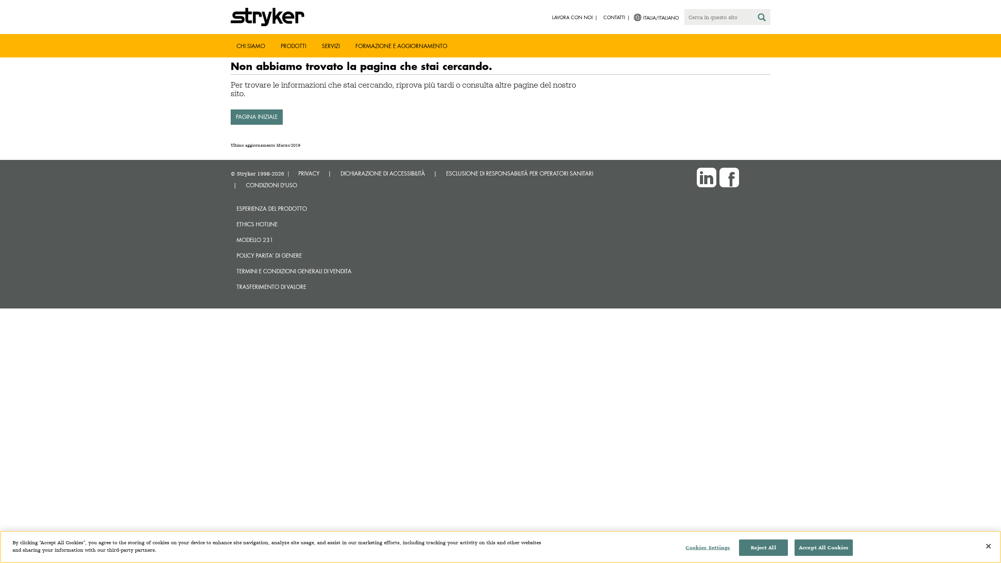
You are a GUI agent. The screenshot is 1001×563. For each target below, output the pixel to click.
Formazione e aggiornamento (401, 46)
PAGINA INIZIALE (257, 116)
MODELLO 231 (255, 240)
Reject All (763, 547)
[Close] (988, 546)
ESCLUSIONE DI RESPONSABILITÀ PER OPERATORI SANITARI (519, 173)
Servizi (331, 46)
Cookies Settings (707, 547)
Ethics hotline (257, 224)
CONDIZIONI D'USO (271, 185)
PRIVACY (308, 173)
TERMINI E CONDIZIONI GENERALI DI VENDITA (294, 271)
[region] (500, 547)
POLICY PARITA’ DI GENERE (269, 255)
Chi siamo (251, 46)
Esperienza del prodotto (272, 208)
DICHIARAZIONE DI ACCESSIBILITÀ (383, 173)
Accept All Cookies (824, 547)
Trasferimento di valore (271, 286)
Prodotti (293, 46)
